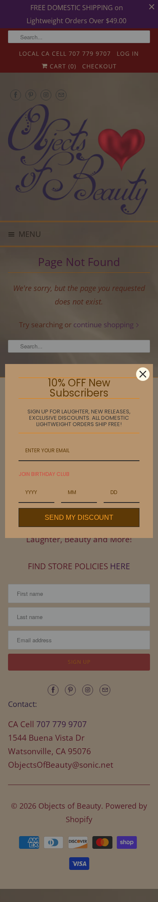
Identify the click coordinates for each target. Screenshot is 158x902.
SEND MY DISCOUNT (79, 517)
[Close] (143, 374)
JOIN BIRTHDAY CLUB (44, 474)
